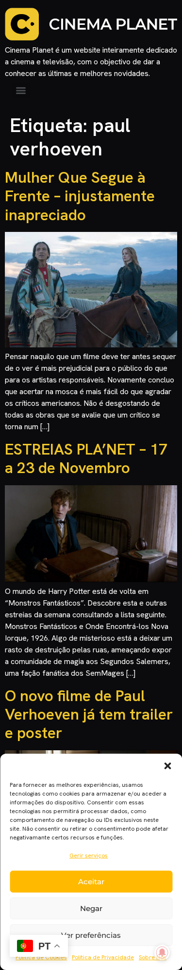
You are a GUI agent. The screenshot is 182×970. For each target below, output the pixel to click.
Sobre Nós (152, 957)
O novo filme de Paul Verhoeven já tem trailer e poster (89, 714)
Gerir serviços (88, 855)
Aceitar (91, 881)
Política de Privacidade (103, 957)
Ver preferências (91, 935)
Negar (91, 908)
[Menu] (21, 90)
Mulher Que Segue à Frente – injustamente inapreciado (80, 196)
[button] (167, 766)
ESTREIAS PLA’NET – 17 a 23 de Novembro (86, 458)
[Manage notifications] (162, 952)
